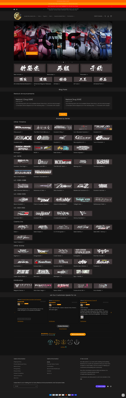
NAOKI (35, 152)
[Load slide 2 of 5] (59, 62)
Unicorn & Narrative (60, 204)
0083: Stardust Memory (21, 190)
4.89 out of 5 (51, 333)
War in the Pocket (19, 176)
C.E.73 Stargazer (59, 231)
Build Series (57, 152)
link (81, 379)
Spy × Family (77, 276)
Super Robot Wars (19, 276)
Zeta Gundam (58, 190)
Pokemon (96, 266)
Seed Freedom (18, 242)
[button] (30, 16)
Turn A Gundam (98, 142)
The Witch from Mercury (41, 132)
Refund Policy (17, 366)
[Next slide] (68, 62)
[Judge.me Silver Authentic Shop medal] (70, 342)
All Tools (76, 84)
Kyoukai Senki (58, 266)
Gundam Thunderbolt (40, 176)
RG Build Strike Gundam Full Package (31, 299)
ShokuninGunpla (64, 397)
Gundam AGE (18, 142)
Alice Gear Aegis (39, 290)
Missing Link (77, 166)
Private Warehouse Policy (20, 364)
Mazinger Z (57, 276)
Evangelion (77, 255)
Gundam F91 (37, 218)
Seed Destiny (78, 231)
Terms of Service (18, 375)
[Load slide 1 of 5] (57, 62)
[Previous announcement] (14, 6)
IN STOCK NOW (32, 53)
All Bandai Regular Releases (42, 84)
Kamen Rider (38, 266)
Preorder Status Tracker (53, 364)
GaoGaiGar (17, 266)
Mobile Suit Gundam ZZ (81, 190)
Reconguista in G (79, 142)
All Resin (56, 84)
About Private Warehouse (53, 368)
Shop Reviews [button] (63, 329)
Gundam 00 (97, 132)
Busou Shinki (57, 290)
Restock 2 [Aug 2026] (24, 99)
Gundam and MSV (39, 166)
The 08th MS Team (59, 166)
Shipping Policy (17, 361)
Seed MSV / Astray (99, 231)
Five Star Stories (98, 255)
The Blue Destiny (99, 166)
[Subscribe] (35, 386)
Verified (63, 347)
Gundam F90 (18, 218)
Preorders (83, 74)
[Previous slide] (54, 62)
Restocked (50, 74)
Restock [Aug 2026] (73, 99)
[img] (21, 301)
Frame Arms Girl (79, 290)
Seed (15, 231)
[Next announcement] (111, 6)
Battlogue (17, 152)
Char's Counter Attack (41, 204)
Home (48, 361)
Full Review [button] (20, 321)
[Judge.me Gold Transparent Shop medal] (57, 342)
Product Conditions (19, 373)
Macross (36, 276)
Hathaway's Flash (99, 204)
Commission (50, 366)
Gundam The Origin (20, 166)
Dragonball (37, 255)
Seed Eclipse (37, 231)
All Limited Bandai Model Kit (22, 84)
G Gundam (37, 142)
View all (63, 114)
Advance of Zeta (39, 190)
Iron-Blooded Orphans (81, 132)
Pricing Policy (17, 368)
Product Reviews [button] (63, 326)
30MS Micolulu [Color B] (90, 300)
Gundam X (57, 142)
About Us (16, 378)
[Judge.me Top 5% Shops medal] (76, 342)
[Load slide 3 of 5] (61, 62)
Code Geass (57, 255)
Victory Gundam (79, 218)
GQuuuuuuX (17, 132)
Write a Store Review (78, 334)
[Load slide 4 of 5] (63, 62)
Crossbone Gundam (60, 218)
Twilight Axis (77, 204)
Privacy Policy (17, 371)
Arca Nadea (97, 290)
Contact (49, 371)
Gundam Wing (58, 132)
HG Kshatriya (56, 300)
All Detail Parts (98, 84)
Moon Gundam (18, 204)
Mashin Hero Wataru (80, 266)
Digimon (16, 255)
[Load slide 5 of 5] (65, 62)
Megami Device (18, 290)
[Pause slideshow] (71, 62)
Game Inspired (78, 152)
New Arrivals (17, 74)
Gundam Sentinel (99, 190)
